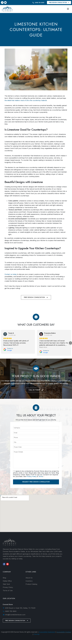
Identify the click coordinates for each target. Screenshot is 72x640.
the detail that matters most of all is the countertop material (26, 100)
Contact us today (11, 274)
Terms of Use (8, 590)
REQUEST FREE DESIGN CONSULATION (36, 482)
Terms (40, 476)
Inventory (29, 581)
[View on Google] (5, 334)
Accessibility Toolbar (64, 632)
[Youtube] (5, 2)
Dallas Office (7, 581)
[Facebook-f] (2, 2)
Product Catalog (31, 584)
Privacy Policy (31, 476)
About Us (29, 578)
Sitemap (36, 634)
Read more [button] (43, 347)
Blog (4, 578)
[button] (68, 9)
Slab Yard (6, 584)
